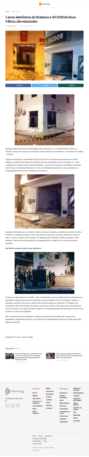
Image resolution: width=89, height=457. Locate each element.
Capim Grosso (76, 404)
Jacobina (76, 421)
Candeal (76, 396)
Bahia (48, 388)
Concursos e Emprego (37, 402)
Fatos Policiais (15, 11)
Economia (49, 391)
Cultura (48, 397)
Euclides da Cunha (77, 408)
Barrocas (63, 406)
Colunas (49, 400)
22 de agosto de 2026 (22, 362)
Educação (49, 394)
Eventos (49, 405)
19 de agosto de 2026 (63, 360)
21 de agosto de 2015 (26, 26)
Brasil (35, 393)
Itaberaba (76, 415)
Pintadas (63, 419)
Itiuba (75, 418)
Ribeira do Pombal (77, 389)
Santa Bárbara (78, 393)
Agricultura (37, 398)
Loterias (49, 408)
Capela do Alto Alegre (77, 399)
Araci (61, 400)
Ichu (74, 412)
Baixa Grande (64, 403)
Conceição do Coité (65, 412)
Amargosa (63, 393)
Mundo (35, 396)
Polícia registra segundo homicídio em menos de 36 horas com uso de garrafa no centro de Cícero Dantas (69, 356)
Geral (48, 402)
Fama (35, 409)
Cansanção (64, 409)
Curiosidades (37, 406)
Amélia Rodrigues (63, 396)
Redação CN (12, 26)
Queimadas (64, 422)
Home (7, 11)
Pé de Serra (64, 416)
